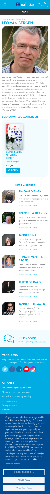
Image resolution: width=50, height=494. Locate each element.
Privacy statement (9, 405)
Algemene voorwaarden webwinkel (16, 392)
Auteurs (11, 19)
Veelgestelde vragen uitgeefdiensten (16, 387)
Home (4, 19)
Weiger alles (24, 480)
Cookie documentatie (12, 463)
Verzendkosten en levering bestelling (16, 396)
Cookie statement (9, 400)
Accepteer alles (24, 488)
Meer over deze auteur (28, 205)
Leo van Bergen (12, 161)
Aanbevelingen (8, 409)
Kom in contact (39, 341)
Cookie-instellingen (24, 472)
